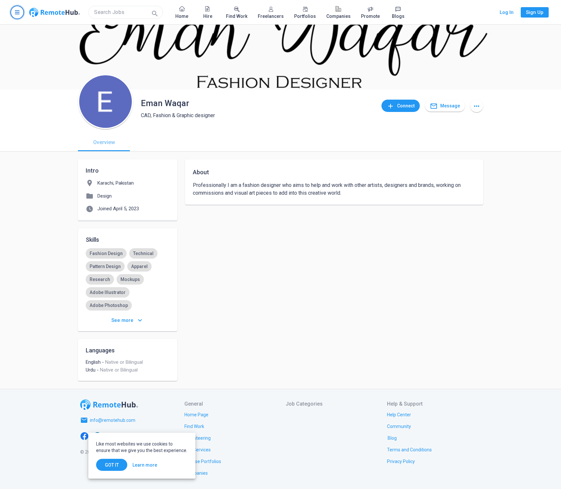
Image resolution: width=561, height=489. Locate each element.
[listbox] (127, 299)
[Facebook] (84, 435)
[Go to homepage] (54, 12)
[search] (125, 12)
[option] (106, 253)
